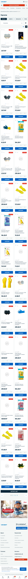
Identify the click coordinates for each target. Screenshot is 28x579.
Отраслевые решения (19, 547)
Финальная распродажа (5, 547)
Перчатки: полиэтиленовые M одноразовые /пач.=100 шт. (6, 477)
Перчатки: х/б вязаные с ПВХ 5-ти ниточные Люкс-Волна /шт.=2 (6, 170)
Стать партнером (4, 540)
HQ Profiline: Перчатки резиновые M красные (19, 416)
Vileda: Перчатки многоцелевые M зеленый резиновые (20, 170)
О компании (12, 8)
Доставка (16, 537)
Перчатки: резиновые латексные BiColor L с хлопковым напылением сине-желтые (7, 138)
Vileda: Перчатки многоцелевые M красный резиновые (6, 385)
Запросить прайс (21, 559)
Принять (23, 569)
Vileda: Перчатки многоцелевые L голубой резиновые (20, 323)
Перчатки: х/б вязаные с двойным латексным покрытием (19, 477)
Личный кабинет (18, 542)
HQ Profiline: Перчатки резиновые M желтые (19, 137)
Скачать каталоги (4, 561)
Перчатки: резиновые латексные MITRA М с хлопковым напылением (19, 231)
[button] (6, 258)
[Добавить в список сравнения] (4, 29)
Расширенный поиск (4, 563)
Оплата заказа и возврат (19, 540)
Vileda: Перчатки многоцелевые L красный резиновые (20, 446)
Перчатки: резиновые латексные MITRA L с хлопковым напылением (6, 262)
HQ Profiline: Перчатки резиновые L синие (5, 231)
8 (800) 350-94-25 (19, 554)
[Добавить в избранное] (2, 29)
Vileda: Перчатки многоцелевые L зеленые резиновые (20, 354)
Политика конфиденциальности (6, 556)
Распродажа (3, 8)
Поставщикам (18, 8)
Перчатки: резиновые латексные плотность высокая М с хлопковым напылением (20, 47)
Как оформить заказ (18, 535)
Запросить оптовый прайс (14, 5)
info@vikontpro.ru (18, 556)
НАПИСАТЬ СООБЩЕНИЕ (22, 528)
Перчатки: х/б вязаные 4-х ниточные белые (6, 78)
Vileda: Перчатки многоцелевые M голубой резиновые (6, 201)
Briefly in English (4, 558)
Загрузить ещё (14, 491)
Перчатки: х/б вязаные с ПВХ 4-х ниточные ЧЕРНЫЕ (6, 323)
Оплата (23, 8)
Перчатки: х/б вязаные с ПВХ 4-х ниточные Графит (6, 107)
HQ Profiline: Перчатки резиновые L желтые (5, 293)
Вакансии (2, 537)
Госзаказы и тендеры (4, 542)
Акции (8, 8)
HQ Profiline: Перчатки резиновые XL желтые (19, 385)
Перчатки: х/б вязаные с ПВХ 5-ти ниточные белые (20, 293)
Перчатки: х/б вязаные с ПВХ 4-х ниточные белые (6, 47)
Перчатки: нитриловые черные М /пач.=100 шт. (7, 416)
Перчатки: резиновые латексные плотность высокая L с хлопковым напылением (20, 262)
